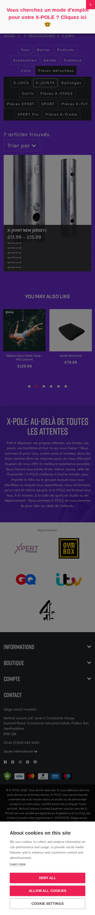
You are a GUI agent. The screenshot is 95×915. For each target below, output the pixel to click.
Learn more (18, 864)
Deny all (47, 878)
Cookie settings (47, 904)
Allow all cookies (47, 891)
